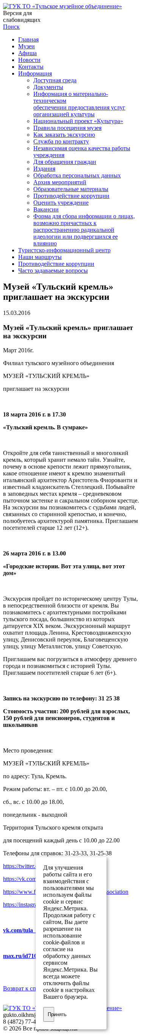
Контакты (31, 66)
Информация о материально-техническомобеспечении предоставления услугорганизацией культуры (79, 104)
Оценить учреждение (61, 202)
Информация (35, 73)
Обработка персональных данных (77, 175)
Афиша (27, 53)
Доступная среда (54, 80)
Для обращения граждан (64, 162)
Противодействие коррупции (71, 196)
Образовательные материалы (70, 189)
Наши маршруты (40, 257)
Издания (44, 168)
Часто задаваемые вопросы (53, 270)
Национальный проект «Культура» (78, 121)
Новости (29, 60)
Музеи (26, 46)
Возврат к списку (25, 988)
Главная (28, 39)
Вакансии (46, 209)
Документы (48, 87)
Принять (51, 1014)
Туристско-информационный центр (64, 250)
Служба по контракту (61, 141)
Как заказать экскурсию (64, 134)
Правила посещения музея (67, 128)
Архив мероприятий (59, 182)
